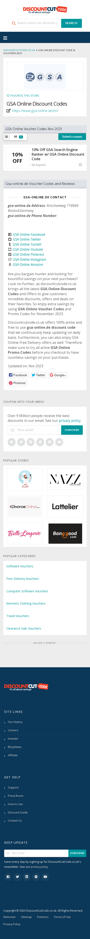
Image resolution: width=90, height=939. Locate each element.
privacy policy (70, 420)
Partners (42, 917)
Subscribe (72, 430)
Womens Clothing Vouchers (25, 603)
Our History (15, 722)
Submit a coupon (72, 136)
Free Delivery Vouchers (22, 579)
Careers (13, 730)
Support (13, 787)
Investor (13, 738)
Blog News (14, 747)
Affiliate (13, 755)
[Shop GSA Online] (45, 76)
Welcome (9, 917)
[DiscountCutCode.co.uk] (45, 9)
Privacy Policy (11, 924)
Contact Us (15, 820)
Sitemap (26, 917)
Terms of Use (62, 917)
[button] (18, 375)
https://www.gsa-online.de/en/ (35, 110)
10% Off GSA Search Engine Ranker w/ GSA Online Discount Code (58, 154)
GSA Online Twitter (27, 239)
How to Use (15, 804)
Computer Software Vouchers (27, 591)
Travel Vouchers (17, 616)
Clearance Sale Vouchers (23, 628)
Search (71, 23)
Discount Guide (18, 812)
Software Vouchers (19, 566)
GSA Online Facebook (29, 234)
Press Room (15, 796)
